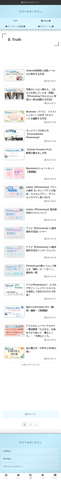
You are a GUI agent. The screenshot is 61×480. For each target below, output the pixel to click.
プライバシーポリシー (13, 466)
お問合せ (7, 451)
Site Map (7, 459)
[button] (55, 323)
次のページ (30, 414)
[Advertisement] (30, 55)
